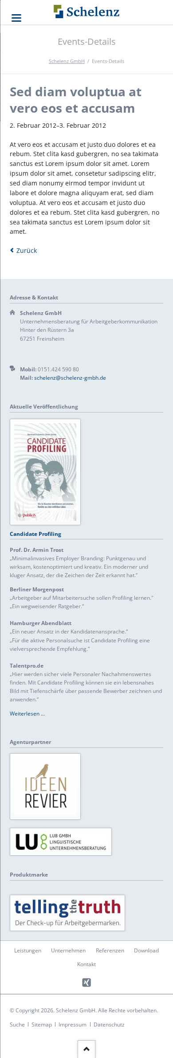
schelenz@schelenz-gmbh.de (70, 378)
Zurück (26, 250)
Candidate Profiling (35, 534)
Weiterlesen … (27, 713)
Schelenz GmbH (67, 61)
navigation (16, 18)
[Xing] (86, 982)
